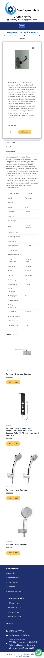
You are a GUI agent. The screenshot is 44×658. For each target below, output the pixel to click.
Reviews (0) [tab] (10, 151)
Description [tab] (10, 142)
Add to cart (25, 132)
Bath (12, 36)
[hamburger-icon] (22, 26)
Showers (18, 36)
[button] (33, 48)
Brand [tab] (8, 147)
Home (6, 36)
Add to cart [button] (13, 382)
